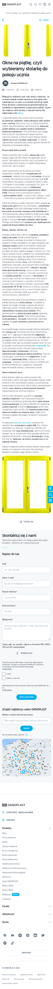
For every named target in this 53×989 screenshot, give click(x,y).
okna (20, 113)
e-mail (9, 674)
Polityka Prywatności (9, 975)
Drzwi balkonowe (9, 859)
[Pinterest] (27, 935)
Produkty (6, 828)
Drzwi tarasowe (9, 837)
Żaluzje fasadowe (9, 846)
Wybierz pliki (26, 653)
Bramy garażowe (9, 855)
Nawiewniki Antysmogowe (13, 872)
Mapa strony (41, 975)
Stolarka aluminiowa (11, 864)
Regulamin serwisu (27, 975)
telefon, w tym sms (13, 678)
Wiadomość (7, 619)
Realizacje (10, 894)
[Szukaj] (30, 4)
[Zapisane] (40, 4)
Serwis (5, 922)
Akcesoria (6, 877)
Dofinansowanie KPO (35, 979)
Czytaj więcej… (7, 669)
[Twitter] (43, 935)
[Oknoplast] (11, 4)
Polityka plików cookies (9, 983)
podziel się (28, 522)
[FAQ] (44, 4)
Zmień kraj (26, 953)
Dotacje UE (5, 979)
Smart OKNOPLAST (10, 881)
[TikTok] (12, 943)
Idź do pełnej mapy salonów (13, 735)
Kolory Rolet (7, 890)
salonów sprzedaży (23, 422)
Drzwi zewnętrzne (10, 850)
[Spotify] (5, 943)
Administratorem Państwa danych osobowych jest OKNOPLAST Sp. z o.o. (26, 688)
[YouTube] (12, 935)
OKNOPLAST (8, 914)
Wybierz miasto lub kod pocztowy (17, 714)
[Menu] (49, 4)
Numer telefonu (9, 591)
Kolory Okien (7, 885)
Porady (5, 906)
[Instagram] (20, 935)
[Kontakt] (35, 4)
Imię (4, 564)
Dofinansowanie (19, 979)
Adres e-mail (8, 578)
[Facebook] (5, 935)
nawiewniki (41, 345)
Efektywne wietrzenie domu (14, 868)
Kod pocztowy (9, 605)
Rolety (5, 842)
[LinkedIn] (35, 935)
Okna (4, 833)
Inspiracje (6, 899)
